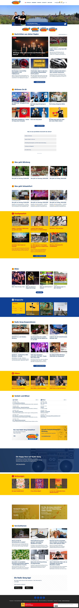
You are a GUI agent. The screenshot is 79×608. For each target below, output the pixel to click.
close (76, 604)
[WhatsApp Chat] (65, 24)
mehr (37, 399)
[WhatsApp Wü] (44, 597)
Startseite (25, 2)
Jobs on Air (50, 2)
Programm (34, 2)
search (66, 2)
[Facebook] (35, 597)
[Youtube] (41, 597)
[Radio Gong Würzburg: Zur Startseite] (16, 2)
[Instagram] (38, 597)
